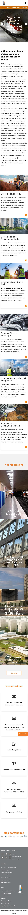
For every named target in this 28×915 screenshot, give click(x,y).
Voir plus (14, 673)
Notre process (16, 7)
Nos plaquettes (23, 733)
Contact (24, 7)
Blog (8, 7)
